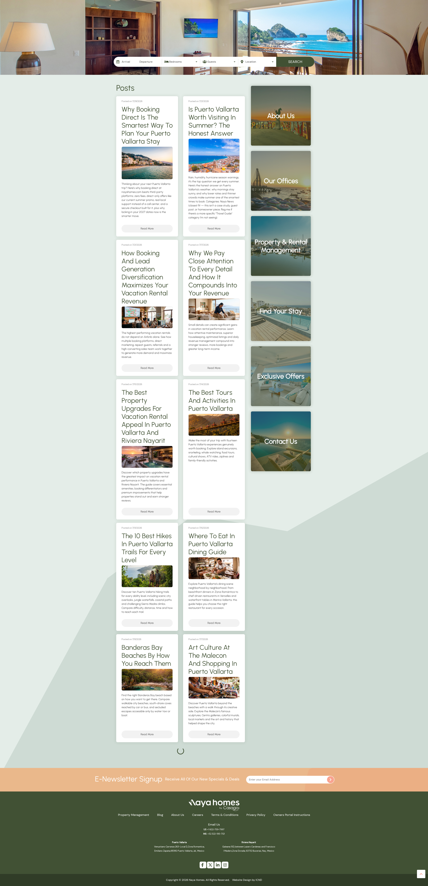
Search (295, 61)
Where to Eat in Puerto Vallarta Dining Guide (211, 544)
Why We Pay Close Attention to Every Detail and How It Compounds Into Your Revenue (212, 273)
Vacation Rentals (221, 13)
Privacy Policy (255, 815)
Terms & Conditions (224, 815)
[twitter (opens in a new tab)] (210, 865)
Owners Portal (387, 13)
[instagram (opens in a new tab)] (225, 865)
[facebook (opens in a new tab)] (203, 865)
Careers (197, 815)
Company (363, 13)
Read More (147, 228)
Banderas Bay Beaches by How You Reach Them (146, 655)
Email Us (214, 825)
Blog (345, 13)
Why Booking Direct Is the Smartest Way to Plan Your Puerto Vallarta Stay (147, 125)
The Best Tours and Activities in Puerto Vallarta (211, 400)
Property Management (256, 13)
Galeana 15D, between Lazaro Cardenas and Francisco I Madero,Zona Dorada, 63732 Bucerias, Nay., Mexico (248, 846)
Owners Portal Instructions (291, 815)
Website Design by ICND (247, 880)
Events (284, 13)
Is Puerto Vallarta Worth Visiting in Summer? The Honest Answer (213, 121)
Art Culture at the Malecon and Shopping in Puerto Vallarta (212, 659)
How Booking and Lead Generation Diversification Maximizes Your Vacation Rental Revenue (145, 277)
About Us (177, 815)
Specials (328, 13)
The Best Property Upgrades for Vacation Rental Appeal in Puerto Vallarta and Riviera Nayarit (146, 416)
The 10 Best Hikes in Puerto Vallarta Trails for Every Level (147, 548)
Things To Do (306, 13)
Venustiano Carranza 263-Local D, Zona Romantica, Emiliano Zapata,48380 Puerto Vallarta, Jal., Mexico (179, 846)
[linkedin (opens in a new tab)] (217, 865)
